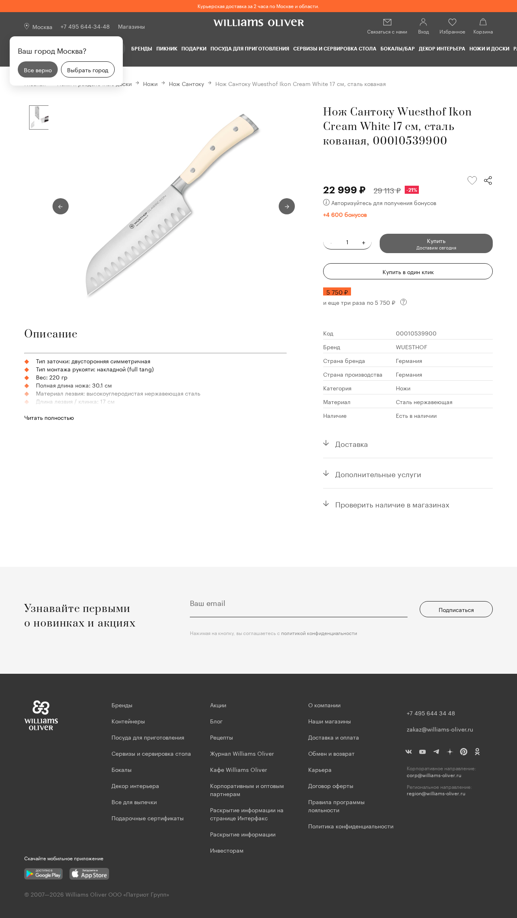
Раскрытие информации (242, 833)
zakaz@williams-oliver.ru (440, 728)
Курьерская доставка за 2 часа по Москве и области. (258, 5)
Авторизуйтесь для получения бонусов (383, 202)
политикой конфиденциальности (319, 632)
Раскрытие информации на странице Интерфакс (247, 813)
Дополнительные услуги (378, 473)
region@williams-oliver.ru (436, 793)
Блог (216, 720)
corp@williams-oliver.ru (434, 774)
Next (287, 206)
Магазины (131, 25)
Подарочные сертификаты (147, 817)
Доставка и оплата (333, 736)
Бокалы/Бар (397, 48)
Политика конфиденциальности (350, 825)
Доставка (351, 443)
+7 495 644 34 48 (431, 712)
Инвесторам (227, 849)
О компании (324, 704)
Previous (61, 206)
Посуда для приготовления (249, 48)
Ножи (150, 83)
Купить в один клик (408, 271)
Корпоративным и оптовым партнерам (247, 789)
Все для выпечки (134, 801)
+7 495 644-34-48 (85, 25)
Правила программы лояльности (336, 805)
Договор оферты (330, 785)
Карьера (320, 769)
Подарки (193, 48)
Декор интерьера (442, 48)
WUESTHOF (411, 346)
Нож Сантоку (186, 83)
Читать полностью (49, 417)
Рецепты (221, 736)
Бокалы (121, 769)
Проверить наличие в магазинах (392, 503)
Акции (218, 704)
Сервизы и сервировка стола (334, 48)
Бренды (141, 48)
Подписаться (456, 609)
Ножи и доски (489, 48)
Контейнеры (128, 720)
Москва (42, 26)
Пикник (166, 48)
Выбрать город (87, 69)
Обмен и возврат (331, 752)
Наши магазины (329, 720)
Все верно (38, 69)
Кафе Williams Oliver (238, 769)
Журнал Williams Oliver (242, 752)
